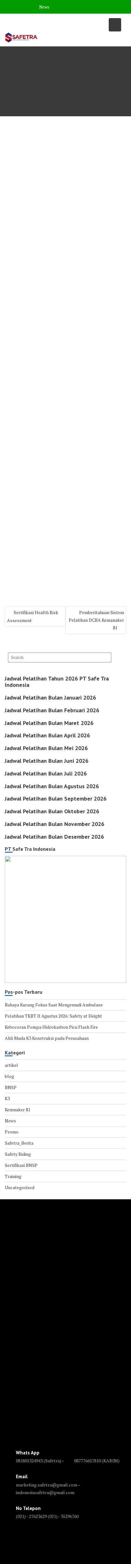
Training (13, 1176)
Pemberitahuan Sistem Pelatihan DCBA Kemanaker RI (96, 620)
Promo (11, 1132)
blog (9, 1076)
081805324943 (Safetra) (39, 1461)
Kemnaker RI (17, 1110)
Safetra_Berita (19, 1143)
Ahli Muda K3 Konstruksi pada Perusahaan (47, 1038)
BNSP (11, 1087)
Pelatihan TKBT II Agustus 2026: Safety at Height (53, 1016)
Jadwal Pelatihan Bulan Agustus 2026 (52, 786)
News (44, 7)
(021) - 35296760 (63, 1516)
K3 (7, 1098)
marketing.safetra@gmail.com (46, 1485)
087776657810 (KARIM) (97, 1461)
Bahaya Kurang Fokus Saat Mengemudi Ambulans (54, 1005)
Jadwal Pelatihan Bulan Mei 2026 (46, 748)
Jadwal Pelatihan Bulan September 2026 (56, 798)
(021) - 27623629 (31, 1516)
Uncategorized (19, 1187)
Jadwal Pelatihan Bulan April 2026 (47, 735)
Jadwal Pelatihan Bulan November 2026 (54, 824)
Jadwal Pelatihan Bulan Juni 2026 (46, 760)
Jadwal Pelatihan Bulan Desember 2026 (54, 836)
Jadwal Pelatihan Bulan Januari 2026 (50, 697)
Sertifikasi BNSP (21, 1165)
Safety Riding (18, 1154)
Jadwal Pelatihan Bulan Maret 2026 (49, 723)
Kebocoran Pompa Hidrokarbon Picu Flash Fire (51, 1027)
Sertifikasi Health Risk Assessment (32, 616)
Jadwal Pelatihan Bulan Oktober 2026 (52, 811)
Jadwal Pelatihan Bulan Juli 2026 (46, 773)
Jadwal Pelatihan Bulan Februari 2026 (52, 710)
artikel (11, 1065)
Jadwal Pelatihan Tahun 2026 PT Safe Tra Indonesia (57, 681)
